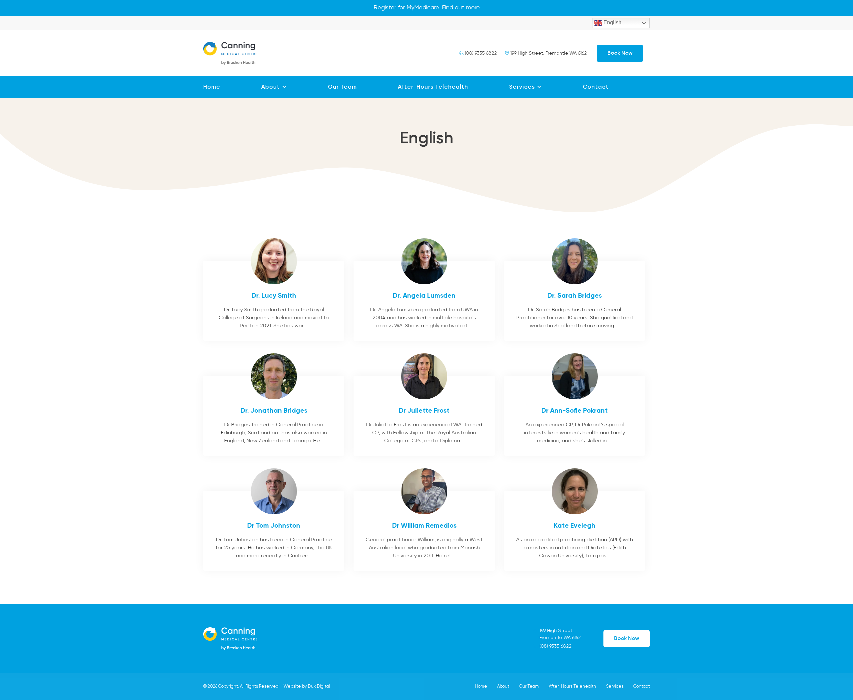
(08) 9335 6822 (480, 53)
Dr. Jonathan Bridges (274, 415)
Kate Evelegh (574, 530)
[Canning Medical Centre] (230, 52)
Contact (596, 87)
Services (522, 87)
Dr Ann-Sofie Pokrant (574, 415)
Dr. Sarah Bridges (574, 300)
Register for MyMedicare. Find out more (427, 8)
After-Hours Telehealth (433, 87)
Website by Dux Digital (307, 686)
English (611, 22)
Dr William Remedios (424, 530)
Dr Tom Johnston (274, 530)
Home (211, 87)
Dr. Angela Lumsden (424, 300)
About (270, 87)
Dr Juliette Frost (424, 415)
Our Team (342, 87)
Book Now (619, 53)
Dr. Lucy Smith (274, 300)
